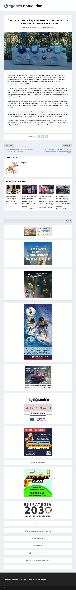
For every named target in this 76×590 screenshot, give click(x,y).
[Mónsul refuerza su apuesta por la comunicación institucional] (13, 189)
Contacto (44, 579)
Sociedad (50, 27)
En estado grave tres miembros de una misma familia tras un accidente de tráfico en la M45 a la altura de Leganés (63, 201)
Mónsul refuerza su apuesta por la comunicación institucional (12, 199)
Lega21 (34, 27)
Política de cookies (34, 579)
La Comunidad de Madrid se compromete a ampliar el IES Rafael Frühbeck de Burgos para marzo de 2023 (46, 201)
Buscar (6, 218)
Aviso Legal (23, 579)
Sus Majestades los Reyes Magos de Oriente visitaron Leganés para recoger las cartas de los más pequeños (29, 201)
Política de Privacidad (11, 579)
